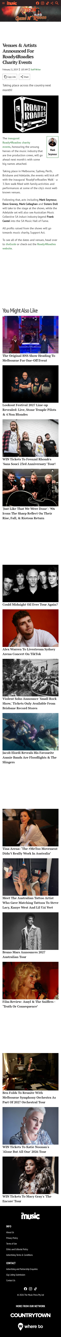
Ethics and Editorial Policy (17, 1249)
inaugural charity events (16, 142)
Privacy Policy (12, 1238)
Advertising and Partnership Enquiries (22, 1269)
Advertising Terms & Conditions (19, 1255)
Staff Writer (35, 69)
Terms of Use (11, 1243)
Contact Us (10, 1280)
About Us (10, 1232)
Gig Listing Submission (15, 1274)
